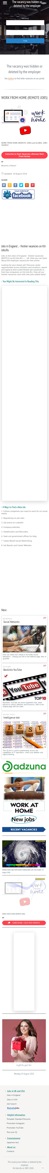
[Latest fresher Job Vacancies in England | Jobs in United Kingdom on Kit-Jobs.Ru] (24, 771)
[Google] (27, 185)
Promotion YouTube (15, 1128)
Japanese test (13, 1142)
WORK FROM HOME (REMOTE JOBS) (13, 914)
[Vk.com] (4, 185)
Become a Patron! (8, 166)
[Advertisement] (25, 220)
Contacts (10, 1151)
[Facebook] (15, 185)
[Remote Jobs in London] (13, 1109)
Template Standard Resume (18, 1119)
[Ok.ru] (10, 185)
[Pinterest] (33, 185)
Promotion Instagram (16, 1123)
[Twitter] (21, 185)
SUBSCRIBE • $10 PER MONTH (26, 923)
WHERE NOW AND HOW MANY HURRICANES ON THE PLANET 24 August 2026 (23, 871)
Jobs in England (13, 1095)
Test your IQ (12, 1132)
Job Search (11, 1104)
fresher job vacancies (32, 270)
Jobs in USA (12, 1099)
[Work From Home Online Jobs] (24, 805)
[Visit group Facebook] (18, 194)
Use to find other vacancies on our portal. (25, 78)
